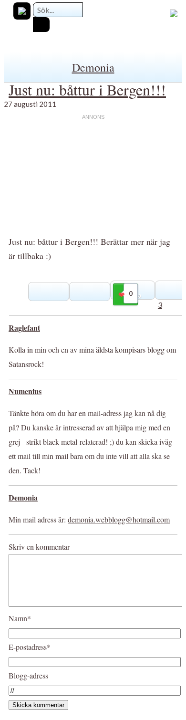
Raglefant (24, 327)
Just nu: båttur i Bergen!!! (87, 89)
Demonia (93, 67)
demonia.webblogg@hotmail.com (119, 519)
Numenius (25, 391)
